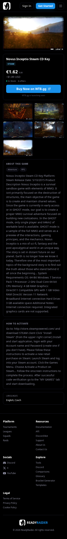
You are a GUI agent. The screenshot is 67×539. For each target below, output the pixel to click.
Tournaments (10, 427)
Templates (41, 485)
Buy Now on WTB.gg (31, 89)
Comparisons (43, 471)
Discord (11, 462)
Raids (6, 440)
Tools (38, 462)
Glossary (40, 476)
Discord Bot (42, 435)
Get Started (45, 6)
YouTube (11, 473)
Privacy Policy (10, 503)
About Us (40, 444)
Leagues (7, 431)
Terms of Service (11, 498)
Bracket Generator (45, 480)
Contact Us (41, 449)
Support (40, 440)
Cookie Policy (10, 507)
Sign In (26, 6)
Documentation (44, 427)
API (37, 431)
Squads (7, 435)
